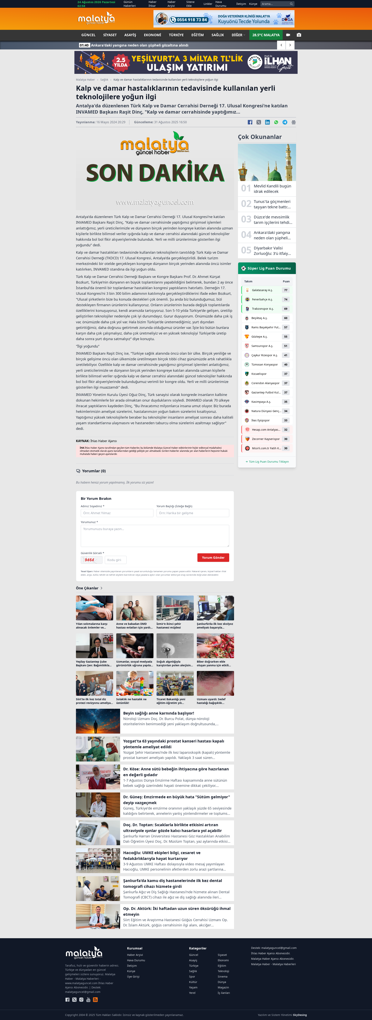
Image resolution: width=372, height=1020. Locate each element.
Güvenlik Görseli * (92, 553)
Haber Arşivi (172, 4)
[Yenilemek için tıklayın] (91, 560)
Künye (253, 4)
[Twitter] (74, 999)
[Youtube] (88, 999)
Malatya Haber (85, 79)
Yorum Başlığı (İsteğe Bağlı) (174, 506)
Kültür (193, 982)
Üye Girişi (133, 976)
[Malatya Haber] (96, 18)
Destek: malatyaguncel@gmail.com (274, 948)
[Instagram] (81, 999)
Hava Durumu (220, 4)
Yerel (192, 993)
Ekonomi (152, 35)
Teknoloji (223, 971)
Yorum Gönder (213, 557)
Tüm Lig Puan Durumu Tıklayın (269, 461)
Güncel (88, 35)
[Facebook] (67, 999)
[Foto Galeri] (299, 35)
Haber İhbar (153, 4)
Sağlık (218, 35)
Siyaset (110, 35)
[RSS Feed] (95, 999)
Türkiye (176, 35)
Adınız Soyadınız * (92, 506)
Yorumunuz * (89, 522)
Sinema (222, 976)
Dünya (222, 982)
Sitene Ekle (190, 4)
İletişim (241, 4)
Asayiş (130, 35)
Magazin (223, 987)
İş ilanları (224, 993)
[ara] (291, 3)
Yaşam (193, 987)
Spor (192, 976)
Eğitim (197, 35)
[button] (281, 45)
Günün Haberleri (130, 4)
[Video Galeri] (288, 35)
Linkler (208, 4)
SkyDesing (300, 1015)
